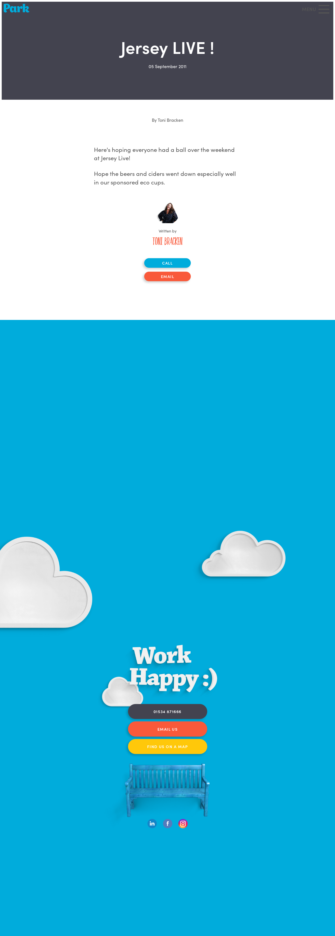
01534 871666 (167, 711)
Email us (167, 729)
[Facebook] (167, 827)
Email (167, 276)
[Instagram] (183, 827)
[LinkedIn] (152, 827)
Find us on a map (167, 746)
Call (167, 263)
